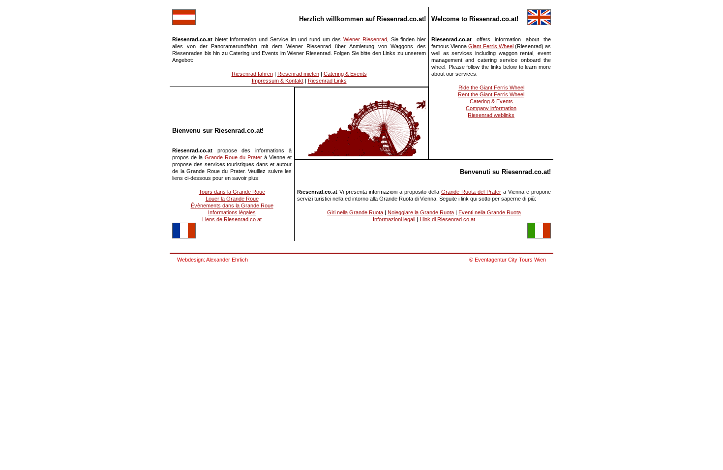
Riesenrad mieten (298, 74)
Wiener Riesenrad (365, 39)
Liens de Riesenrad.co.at (232, 219)
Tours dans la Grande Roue (232, 192)
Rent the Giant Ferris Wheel (491, 94)
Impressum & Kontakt (277, 81)
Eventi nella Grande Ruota (489, 212)
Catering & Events (345, 74)
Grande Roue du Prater (233, 157)
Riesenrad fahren (252, 74)
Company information (491, 108)
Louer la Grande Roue (232, 199)
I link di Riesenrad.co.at (447, 219)
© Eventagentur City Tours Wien (507, 260)
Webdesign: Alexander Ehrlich (212, 260)
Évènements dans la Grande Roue (232, 205)
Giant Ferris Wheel (490, 46)
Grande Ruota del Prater (471, 192)
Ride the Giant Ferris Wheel (491, 87)
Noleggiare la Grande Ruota (421, 212)
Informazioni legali (394, 219)
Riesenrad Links (327, 81)
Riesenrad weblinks (491, 115)
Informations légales (232, 212)
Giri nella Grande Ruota (355, 212)
